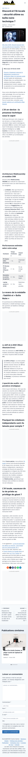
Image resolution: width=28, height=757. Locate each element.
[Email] (15, 568)
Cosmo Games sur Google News (12, 551)
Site (3, 721)
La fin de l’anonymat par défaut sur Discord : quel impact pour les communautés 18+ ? (13, 545)
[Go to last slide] (4, 648)
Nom (4, 708)
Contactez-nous (14, 743)
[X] (10, 568)
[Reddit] (8, 568)
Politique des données (16, 741)
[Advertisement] (14, 156)
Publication (5, 743)
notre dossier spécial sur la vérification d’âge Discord (13, 102)
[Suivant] (24, 648)
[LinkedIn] (20, 568)
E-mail (4, 714)
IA (8, 8)
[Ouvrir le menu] (25, 3)
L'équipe (17, 744)
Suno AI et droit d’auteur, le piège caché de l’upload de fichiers (12, 653)
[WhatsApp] (18, 568)
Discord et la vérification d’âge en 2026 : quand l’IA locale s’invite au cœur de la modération (6, 614)
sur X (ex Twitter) (15, 553)
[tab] (12, 664)
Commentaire (6, 702)
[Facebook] (13, 568)
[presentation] (14, 641)
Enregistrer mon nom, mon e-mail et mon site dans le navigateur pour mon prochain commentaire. (13, 726)
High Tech (4, 8)
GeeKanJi (4, 24)
